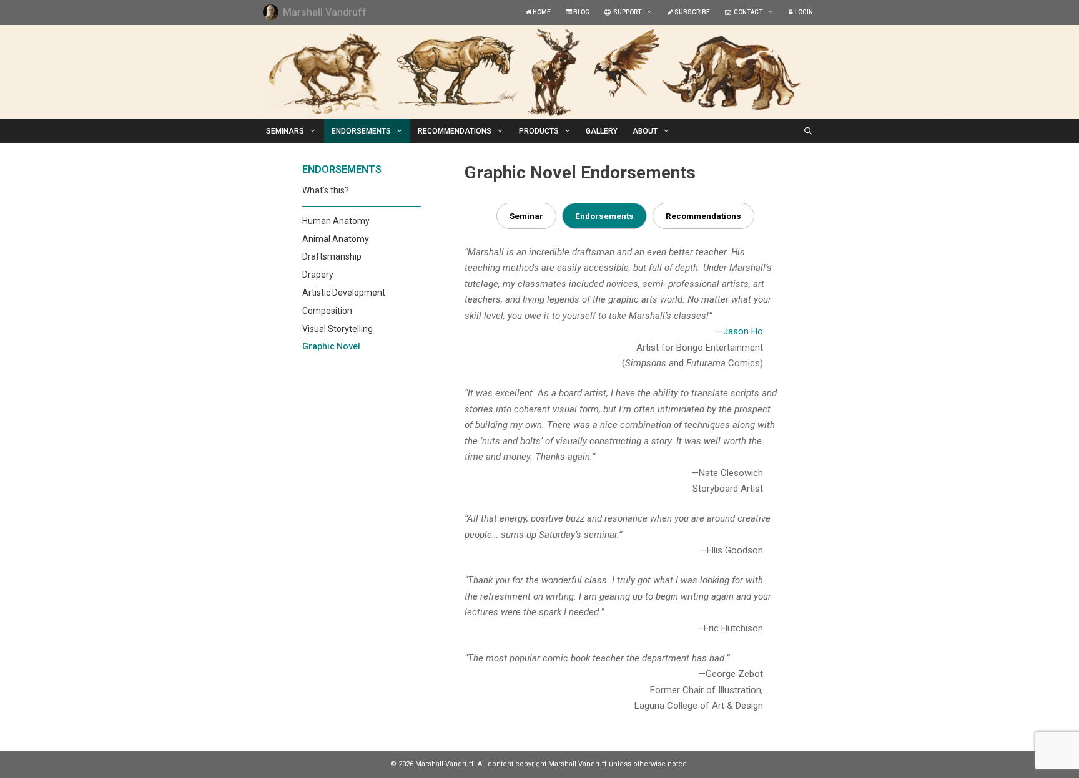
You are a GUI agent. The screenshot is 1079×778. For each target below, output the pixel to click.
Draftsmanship (332, 256)
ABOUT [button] (645, 131)
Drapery (317, 275)
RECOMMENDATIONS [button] (454, 131)
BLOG (580, 12)
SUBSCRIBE (691, 12)
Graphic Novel (331, 346)
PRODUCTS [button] (539, 131)
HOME (541, 12)
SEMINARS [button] (285, 131)
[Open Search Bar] (808, 131)
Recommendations (703, 216)
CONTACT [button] (746, 12)
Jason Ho (743, 331)
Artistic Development (343, 293)
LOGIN (802, 12)
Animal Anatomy (335, 239)
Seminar (526, 216)
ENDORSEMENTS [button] (361, 131)
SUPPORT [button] (626, 12)
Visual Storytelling (337, 329)
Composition (327, 311)
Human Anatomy (336, 221)
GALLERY (602, 131)
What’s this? (325, 190)
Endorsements (604, 216)
